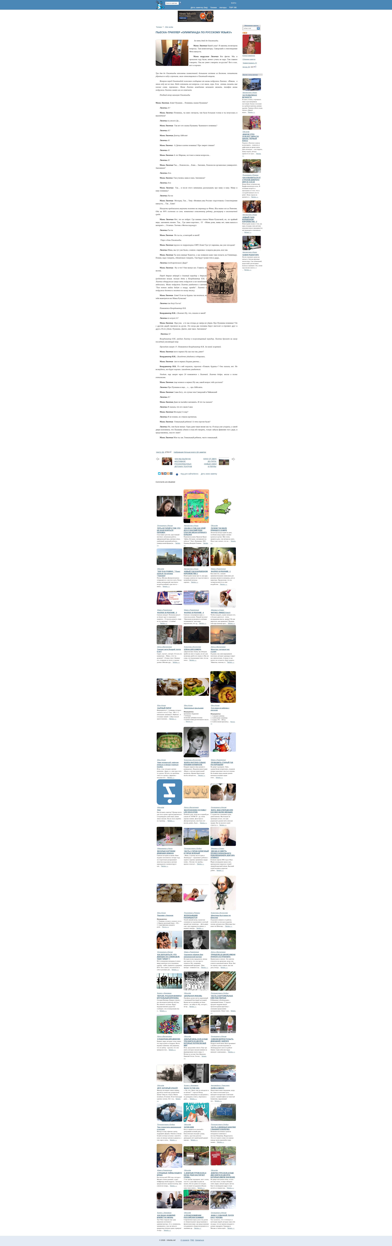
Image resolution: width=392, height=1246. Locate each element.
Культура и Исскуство (192, 647)
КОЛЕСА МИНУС (217, 1088)
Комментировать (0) (250, 63)
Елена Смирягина (249, 55)
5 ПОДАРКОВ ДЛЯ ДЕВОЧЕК (168, 1039)
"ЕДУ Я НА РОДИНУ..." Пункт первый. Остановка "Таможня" (168, 573)
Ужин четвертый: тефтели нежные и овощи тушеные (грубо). (168, 765)
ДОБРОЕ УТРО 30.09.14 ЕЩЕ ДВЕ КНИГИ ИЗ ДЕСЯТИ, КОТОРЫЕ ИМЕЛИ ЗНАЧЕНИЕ (223, 1175)
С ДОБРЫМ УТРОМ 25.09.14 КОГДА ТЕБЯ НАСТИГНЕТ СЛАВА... (195, 1175)
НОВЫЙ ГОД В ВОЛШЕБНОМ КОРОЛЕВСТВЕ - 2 (249, 219)
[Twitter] (159, 473)
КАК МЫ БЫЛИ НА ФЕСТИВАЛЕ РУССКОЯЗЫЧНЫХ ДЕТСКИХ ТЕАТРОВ (183, 462)
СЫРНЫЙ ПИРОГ (164, 708)
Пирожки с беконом (165, 915)
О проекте (185, 1240)
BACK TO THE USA (191, 1088)
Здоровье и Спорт (217, 610)
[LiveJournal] (174, 473)
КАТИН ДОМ (189, 1127)
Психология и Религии (250, 175)
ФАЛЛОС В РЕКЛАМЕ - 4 (194, 613)
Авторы (223, 7)
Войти (233, 3)
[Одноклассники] (168, 473)
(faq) (206, 7)
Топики (213, 7)
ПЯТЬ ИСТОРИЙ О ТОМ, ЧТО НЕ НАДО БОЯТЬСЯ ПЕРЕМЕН (168, 530)
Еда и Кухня (161, 705)
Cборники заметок (249, 59)
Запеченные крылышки (193, 708)
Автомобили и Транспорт (220, 1085)
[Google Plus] (162, 473)
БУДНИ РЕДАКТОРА (251, 255)
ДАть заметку (197, 7)
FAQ (159, 810)
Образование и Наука (164, 848)
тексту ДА (160, 452)
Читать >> (166, 586)
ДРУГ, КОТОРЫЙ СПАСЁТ (167, 1088)
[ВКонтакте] (165, 473)
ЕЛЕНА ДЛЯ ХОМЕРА (192, 649)
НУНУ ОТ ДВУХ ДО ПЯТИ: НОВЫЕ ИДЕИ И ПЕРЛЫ (210, 462)
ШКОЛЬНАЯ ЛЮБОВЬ (193, 996)
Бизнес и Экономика (164, 993)
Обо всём (169, 27)
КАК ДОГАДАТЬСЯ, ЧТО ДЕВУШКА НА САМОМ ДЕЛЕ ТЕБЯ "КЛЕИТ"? (168, 957)
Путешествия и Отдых (193, 848)
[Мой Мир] (171, 473)
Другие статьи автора (250, 75)
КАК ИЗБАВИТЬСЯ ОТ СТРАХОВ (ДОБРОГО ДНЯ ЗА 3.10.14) (251, 180)
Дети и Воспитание (164, 647)
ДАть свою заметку (209, 473)
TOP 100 (233, 7)
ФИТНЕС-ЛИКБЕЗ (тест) (220, 613)
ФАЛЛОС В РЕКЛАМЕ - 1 (221, 571)
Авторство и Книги (191, 525)
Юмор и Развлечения (218, 569)
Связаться (199, 1240)
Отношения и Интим (165, 525)
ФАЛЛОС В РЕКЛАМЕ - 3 (167, 613)
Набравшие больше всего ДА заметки (190, 452)
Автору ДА (246, 67)
